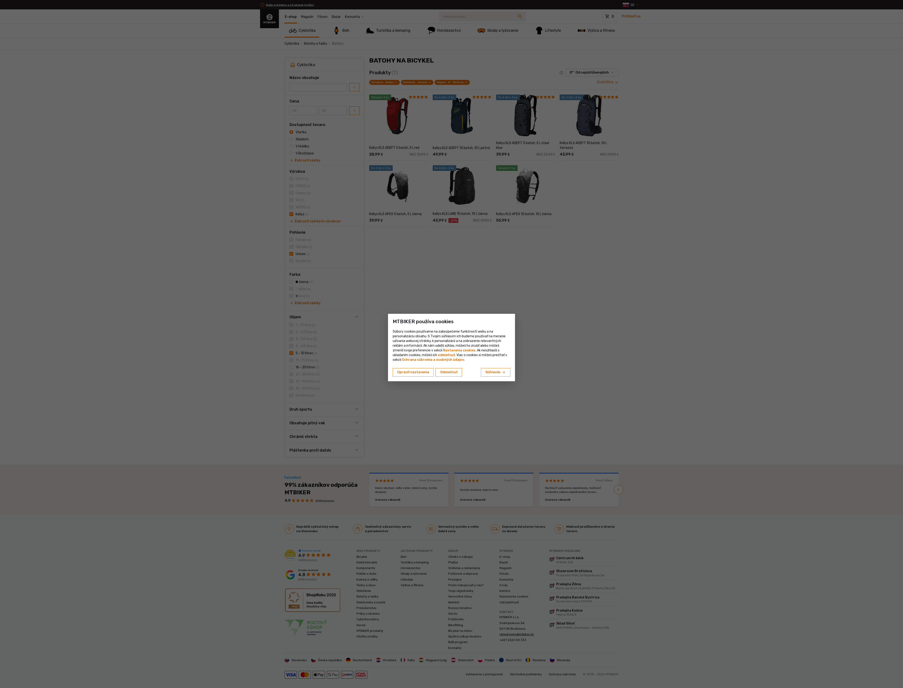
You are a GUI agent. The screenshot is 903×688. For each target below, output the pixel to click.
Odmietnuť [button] (449, 372)
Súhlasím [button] (495, 372)
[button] (446, 355)
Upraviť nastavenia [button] (413, 372)
